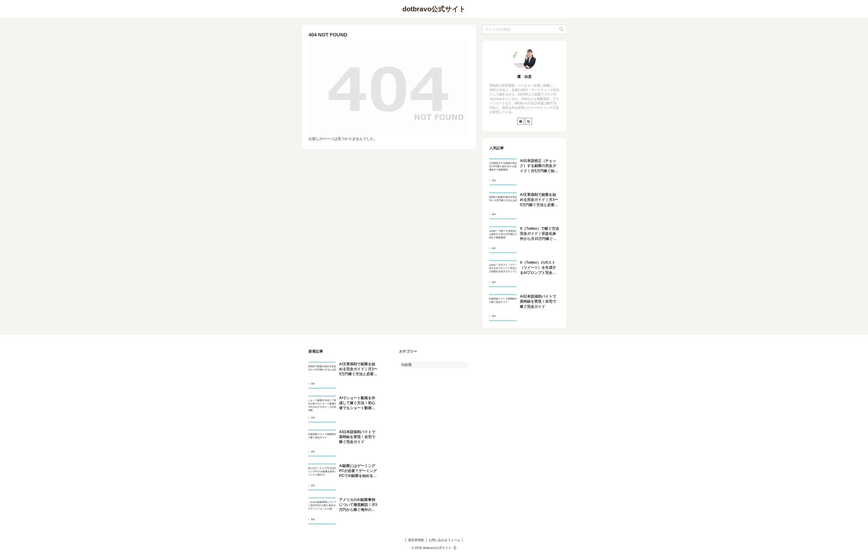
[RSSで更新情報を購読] (528, 121)
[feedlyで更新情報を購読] (520, 121)
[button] (561, 29)
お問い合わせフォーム (444, 540)
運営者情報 (416, 540)
